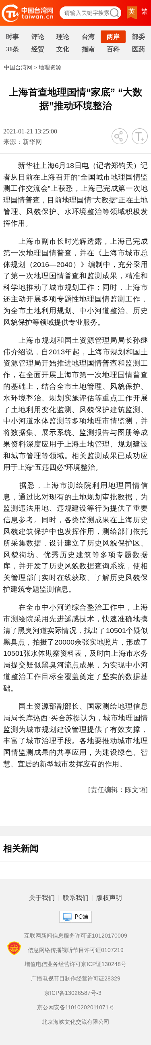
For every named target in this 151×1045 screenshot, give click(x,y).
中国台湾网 (18, 68)
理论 (62, 36)
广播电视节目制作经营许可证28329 (75, 978)
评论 (37, 36)
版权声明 (109, 898)
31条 (12, 49)
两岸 (113, 36)
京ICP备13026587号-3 (72, 993)
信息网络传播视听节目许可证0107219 (76, 950)
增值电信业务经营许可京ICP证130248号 (75, 964)
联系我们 (76, 898)
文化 (62, 49)
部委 (138, 36)
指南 (88, 49)
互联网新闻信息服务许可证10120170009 (75, 935)
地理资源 (50, 68)
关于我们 (42, 898)
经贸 (37, 49)
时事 (12, 36)
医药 (138, 49)
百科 (113, 49)
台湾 (88, 36)
